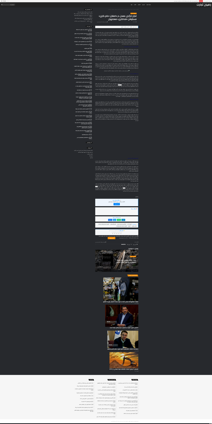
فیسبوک (110, 187)
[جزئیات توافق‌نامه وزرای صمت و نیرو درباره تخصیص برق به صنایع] (120, 257)
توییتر (114, 187)
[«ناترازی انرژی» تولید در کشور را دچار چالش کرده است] (121, 284)
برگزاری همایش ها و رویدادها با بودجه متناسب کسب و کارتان (83, 150)
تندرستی (143, 4)
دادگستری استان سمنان (125, 204)
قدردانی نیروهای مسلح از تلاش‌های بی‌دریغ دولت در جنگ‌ (83, 13)
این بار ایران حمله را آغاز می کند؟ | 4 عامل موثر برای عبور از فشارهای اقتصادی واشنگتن (185, 1)
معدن (99, 204)
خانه (137, 9)
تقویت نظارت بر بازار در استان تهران (130, 180)
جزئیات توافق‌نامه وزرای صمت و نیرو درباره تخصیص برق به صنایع (120, 269)
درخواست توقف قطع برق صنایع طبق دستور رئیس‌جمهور (122, 317)
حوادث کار (131, 204)
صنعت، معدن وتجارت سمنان (110, 204)
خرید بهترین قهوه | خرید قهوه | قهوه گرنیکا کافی (85, 152)
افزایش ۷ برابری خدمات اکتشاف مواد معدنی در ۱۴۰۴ (123, 337)
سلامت (135, 4)
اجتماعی (139, 4)
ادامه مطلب (117, 172)
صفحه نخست (148, 4)
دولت (131, 4)
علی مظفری (103, 204)
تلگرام (123, 187)
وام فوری (91, 157)
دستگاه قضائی (118, 204)
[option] (116, 229)
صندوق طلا (91, 155)
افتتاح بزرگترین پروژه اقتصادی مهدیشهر (116, 169)
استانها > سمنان (133, 9)
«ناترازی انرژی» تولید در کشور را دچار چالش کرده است (124, 295)
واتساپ (119, 187)
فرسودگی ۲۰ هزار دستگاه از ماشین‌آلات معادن (128, 181)
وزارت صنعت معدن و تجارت (133, 205)
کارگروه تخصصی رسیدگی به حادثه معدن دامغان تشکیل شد (125, 229)
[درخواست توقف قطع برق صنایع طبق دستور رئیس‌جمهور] (122, 307)
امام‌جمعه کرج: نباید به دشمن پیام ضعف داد (128, 178)
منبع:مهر (136, 164)
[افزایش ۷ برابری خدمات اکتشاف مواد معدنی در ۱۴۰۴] (123, 328)
